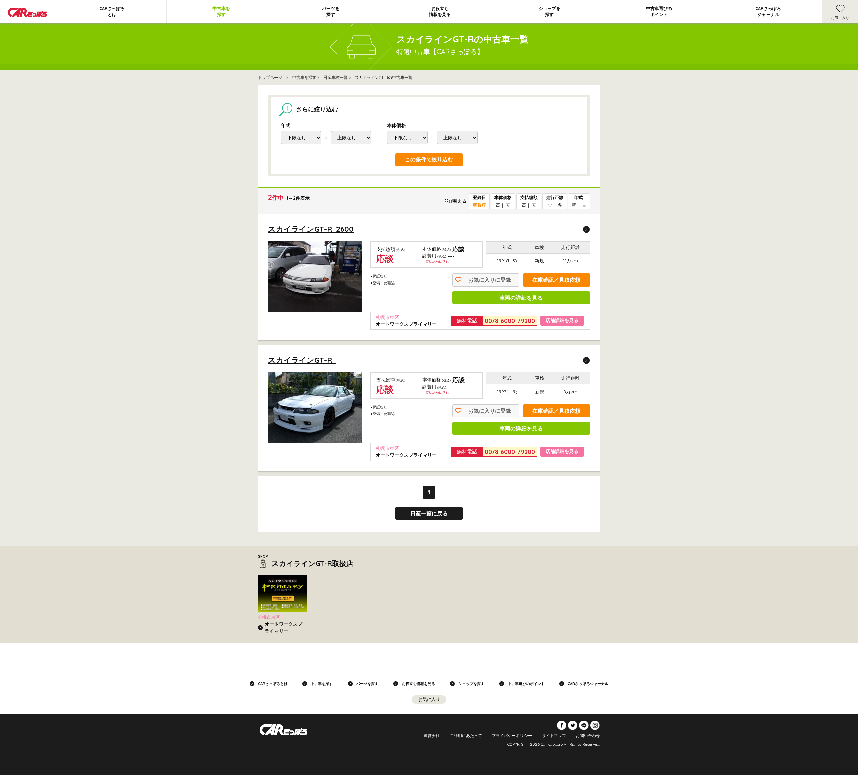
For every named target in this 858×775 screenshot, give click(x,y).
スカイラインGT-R (302, 360)
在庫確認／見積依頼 (556, 279)
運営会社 (432, 735)
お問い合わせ (588, 735)
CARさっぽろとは (112, 11)
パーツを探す (331, 11)
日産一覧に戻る (429, 513)
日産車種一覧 (335, 77)
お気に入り (840, 17)
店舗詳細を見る (562, 320)
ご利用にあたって (466, 735)
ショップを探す (549, 11)
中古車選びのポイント (659, 11)
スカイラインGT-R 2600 (311, 229)
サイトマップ (554, 735)
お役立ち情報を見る (440, 11)
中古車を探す (221, 11)
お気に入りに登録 (489, 279)
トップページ (270, 77)
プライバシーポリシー (512, 735)
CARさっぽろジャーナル (768, 11)
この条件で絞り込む (429, 159)
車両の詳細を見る (521, 297)
